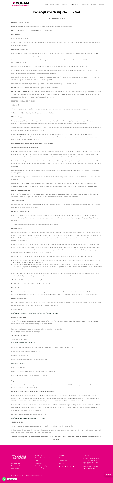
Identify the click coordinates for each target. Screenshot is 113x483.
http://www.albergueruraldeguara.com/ (23, 342)
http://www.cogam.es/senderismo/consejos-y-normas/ (28, 418)
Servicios (64, 4)
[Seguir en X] (68, 466)
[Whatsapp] (4, 479)
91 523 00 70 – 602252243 (90, 460)
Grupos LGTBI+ (74, 4)
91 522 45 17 (86, 464)
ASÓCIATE (109, 474)
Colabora (93, 4)
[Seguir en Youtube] (73, 466)
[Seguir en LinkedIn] (65, 466)
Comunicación (85, 4)
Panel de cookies (15, 468)
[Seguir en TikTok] (62, 466)
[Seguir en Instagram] (59, 466)
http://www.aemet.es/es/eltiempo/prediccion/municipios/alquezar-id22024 (34, 313)
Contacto (101, 4)
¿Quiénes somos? (54, 4)
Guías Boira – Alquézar (18, 363)
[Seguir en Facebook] (71, 466)
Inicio (46, 4)
